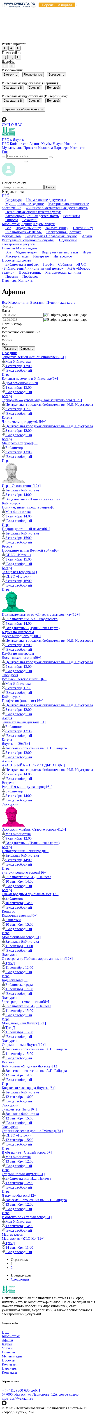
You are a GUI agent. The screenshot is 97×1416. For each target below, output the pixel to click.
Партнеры (61, 148)
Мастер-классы (17, 256)
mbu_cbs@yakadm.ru (17, 1398)
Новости (71, 144)
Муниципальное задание (24, 204)
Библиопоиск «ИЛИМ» (23, 232)
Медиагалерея (26, 252)
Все (8, 228)
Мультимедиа (12, 148)
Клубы (46, 144)
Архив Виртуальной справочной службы (47, 238)
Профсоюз (30, 276)
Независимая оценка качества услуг (33, 212)
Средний (34, 87)
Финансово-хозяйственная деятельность (57, 208)
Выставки (38, 302)
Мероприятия (18, 302)
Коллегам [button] (23, 260)
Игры (87, 252)
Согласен (10, 39)
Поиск (50, 187)
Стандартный (13, 87)
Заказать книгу (56, 228)
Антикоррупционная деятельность (32, 216)
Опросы (11, 220)
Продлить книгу (28, 228)
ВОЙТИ (13, 160)
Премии (11, 276)
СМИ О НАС (12, 125)
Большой (53, 87)
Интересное (62, 256)
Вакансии (29, 220)
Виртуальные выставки (60, 252)
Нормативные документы (46, 200)
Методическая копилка (63, 272)
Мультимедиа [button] (26, 248)
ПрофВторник (30, 272)
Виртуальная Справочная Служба (51, 236)
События (65, 264)
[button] (5, 152)
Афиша (34, 144)
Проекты (30, 148)
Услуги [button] (49, 224)
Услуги (58, 144)
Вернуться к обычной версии (23, 109)
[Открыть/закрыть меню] (26, 161)
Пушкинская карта (60, 302)
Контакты (77, 148)
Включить (10, 74)
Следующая (20, 1279)
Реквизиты (71, 216)
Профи (48, 264)
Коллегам (45, 148)
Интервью (41, 256)
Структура (13, 200)
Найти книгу (83, 228)
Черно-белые (33, 74)
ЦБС (5, 144)
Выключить (56, 74)
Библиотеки (19, 144)
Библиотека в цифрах (22, 264)
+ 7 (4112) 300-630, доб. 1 (21, 1390)
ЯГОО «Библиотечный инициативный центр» (44, 266)
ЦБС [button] (5, 196)
